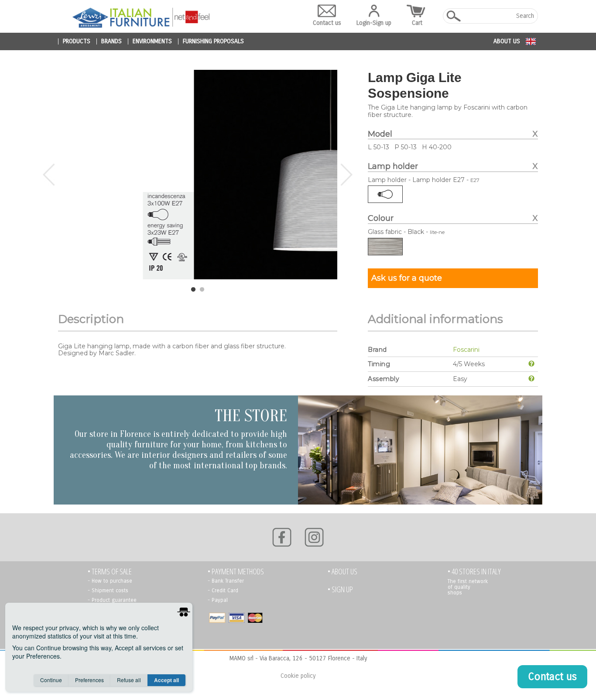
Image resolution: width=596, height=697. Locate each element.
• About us (342, 571)
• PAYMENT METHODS (236, 571)
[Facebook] (282, 537)
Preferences (89, 679)
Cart (417, 23)
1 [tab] (193, 289)
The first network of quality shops (468, 587)
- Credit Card (223, 590)
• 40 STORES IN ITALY (474, 571)
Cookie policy (298, 676)
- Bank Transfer (226, 581)
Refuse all (129, 679)
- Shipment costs (108, 590)
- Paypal (218, 600)
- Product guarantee (112, 600)
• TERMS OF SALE (110, 571)
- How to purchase (110, 581)
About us (506, 41)
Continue (51, 679)
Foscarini (466, 350)
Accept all (166, 680)
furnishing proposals (213, 41)
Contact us (327, 23)
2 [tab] (202, 289)
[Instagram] (314, 537)
